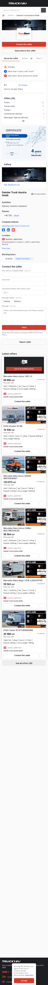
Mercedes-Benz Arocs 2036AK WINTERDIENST (17, 477)
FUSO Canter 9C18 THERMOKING (18, 630)
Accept (24, 981)
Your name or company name (16, 271)
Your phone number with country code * (16, 289)
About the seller (11, 58)
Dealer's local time (23, 259)
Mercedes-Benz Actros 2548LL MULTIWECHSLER (17, 529)
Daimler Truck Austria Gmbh (13, 397)
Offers (27, 58)
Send (24, 327)
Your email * (6, 280)
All (23, 121)
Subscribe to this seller (25, 51)
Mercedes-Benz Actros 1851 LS (17, 376)
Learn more (29, 975)
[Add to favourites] (42, 401)
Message (9, 306)
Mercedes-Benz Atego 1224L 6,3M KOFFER (22, 580)
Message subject (12, 298)
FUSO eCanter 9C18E (12, 426)
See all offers (24, 663)
